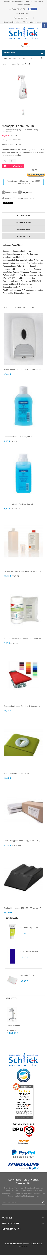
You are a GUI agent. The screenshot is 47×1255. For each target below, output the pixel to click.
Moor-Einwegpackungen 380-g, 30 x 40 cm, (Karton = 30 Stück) (23, 841)
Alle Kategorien (10, 58)
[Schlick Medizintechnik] (23, 33)
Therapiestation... (14, 1025)
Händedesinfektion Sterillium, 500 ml (18, 504)
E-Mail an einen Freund (24, 198)
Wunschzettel (11, 192)
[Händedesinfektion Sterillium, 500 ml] (23, 473)
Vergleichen (27, 192)
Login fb (32, 9)
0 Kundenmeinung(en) (12, 130)
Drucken (7, 198)
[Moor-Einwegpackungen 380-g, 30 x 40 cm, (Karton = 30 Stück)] (23, 810)
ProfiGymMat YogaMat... (30, 951)
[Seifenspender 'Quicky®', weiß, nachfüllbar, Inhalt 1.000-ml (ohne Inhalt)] (23, 338)
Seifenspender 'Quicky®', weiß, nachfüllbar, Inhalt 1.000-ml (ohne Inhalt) (23, 369)
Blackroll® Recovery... (29, 975)
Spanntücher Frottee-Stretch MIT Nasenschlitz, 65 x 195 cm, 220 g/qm (23, 706)
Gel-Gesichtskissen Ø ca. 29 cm (16, 773)
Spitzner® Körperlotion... (30, 927)
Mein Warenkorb (22, 13)
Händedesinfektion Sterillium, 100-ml (18, 437)
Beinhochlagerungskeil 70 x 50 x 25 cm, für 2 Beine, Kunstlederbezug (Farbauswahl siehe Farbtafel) (23, 908)
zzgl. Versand (32, 149)
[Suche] (42, 58)
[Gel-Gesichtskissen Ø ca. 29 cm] (23, 742)
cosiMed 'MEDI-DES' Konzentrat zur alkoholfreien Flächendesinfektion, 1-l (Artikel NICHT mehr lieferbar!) (23, 571)
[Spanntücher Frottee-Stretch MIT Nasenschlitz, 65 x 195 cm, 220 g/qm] (23, 675)
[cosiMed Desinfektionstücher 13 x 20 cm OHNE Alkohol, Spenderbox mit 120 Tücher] (23, 608)
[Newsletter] (42, 1202)
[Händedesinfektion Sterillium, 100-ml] (23, 406)
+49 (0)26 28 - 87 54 (17, 9)
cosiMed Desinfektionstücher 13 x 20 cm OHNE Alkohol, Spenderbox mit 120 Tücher (23, 639)
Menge (4, 161)
